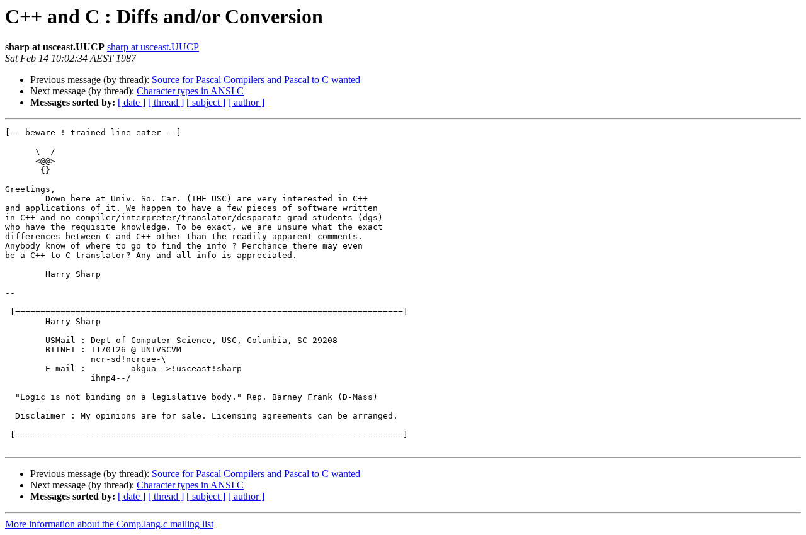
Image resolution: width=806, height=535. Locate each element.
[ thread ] (166, 102)
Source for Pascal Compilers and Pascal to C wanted (256, 79)
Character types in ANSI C (190, 91)
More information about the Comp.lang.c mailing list (109, 524)
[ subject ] (205, 102)
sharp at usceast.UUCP (153, 47)
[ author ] (246, 102)
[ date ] (131, 102)
